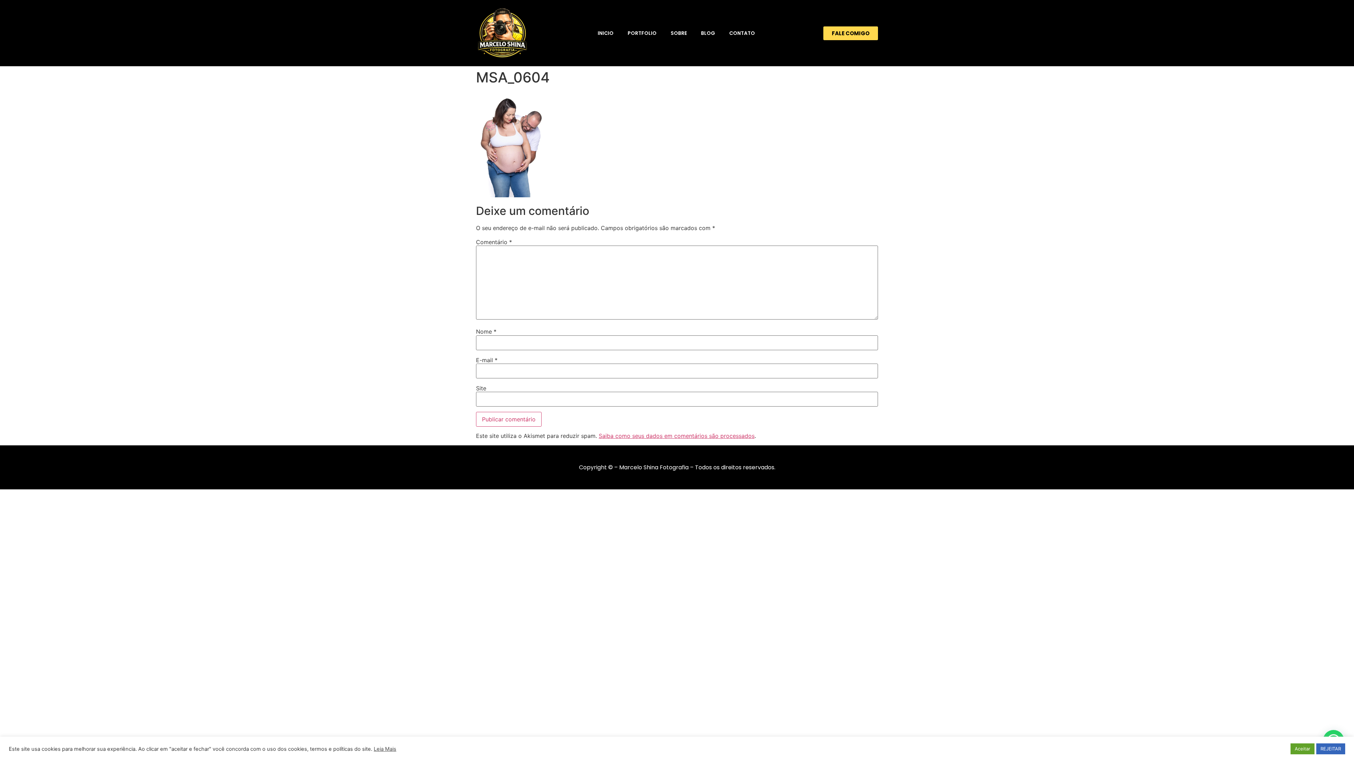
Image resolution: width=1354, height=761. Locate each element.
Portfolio (642, 33)
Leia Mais (385, 749)
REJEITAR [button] (1331, 748)
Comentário (494, 242)
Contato (742, 33)
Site (481, 388)
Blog (708, 33)
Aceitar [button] (1302, 748)
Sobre (679, 33)
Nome (486, 331)
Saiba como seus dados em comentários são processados (677, 435)
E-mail (487, 360)
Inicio (606, 33)
